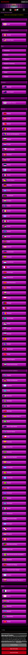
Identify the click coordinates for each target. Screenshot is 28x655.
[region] (14, 643)
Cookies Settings (14, 644)
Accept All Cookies (14, 652)
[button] (4, 9)
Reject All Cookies (14, 648)
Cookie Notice (18, 642)
